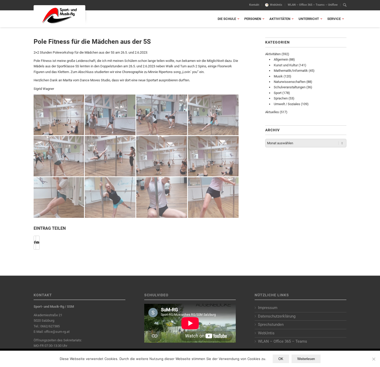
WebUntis (276, 4)
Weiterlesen (306, 359)
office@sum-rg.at (57, 332)
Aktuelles (272, 112)
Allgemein (281, 59)
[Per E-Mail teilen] (37, 242)
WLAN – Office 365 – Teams (282, 341)
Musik (278, 76)
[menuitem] (254, 5)
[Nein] (373, 359)
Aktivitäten (273, 54)
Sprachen (281, 98)
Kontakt (254, 4)
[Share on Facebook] (35, 242)
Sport (278, 93)
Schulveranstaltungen (290, 87)
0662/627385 (50, 326)
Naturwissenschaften (290, 82)
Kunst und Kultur (286, 65)
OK (280, 359)
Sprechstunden (271, 324)
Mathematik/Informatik (291, 71)
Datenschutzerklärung (276, 316)
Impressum (267, 307)
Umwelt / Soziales (287, 104)
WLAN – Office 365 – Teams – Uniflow (313, 4)
